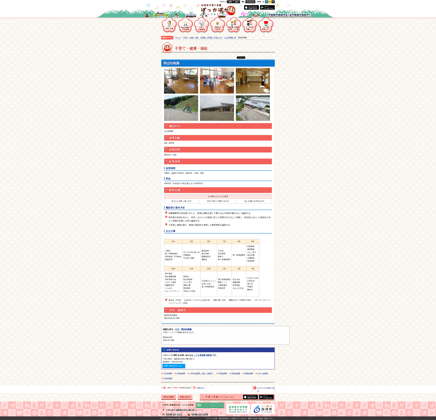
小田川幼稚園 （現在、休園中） (202, 373)
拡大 (237, 1)
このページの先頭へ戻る (265, 389)
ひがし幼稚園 (263, 373)
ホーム (177, 38)
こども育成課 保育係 (203, 355)
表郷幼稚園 (249, 373)
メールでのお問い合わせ (210, 405)
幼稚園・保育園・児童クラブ (211, 38)
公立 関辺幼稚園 (183, 329)
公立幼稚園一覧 (230, 38)
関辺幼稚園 (236, 373)
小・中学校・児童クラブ (250, 25)
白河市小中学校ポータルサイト (238, 409)
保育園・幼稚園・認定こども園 (234, 25)
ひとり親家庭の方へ (266, 25)
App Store (251, 7)
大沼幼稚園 (168, 373)
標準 (230, 1)
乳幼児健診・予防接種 (185, 25)
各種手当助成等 (218, 25)
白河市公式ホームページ (263, 409)
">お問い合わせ (185, 397)
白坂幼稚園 (181, 373)
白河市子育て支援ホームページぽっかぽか (218, 10)
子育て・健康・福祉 (191, 38)
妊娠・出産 (169, 25)
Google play (267, 7)
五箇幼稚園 (222, 373)
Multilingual (250, 1)
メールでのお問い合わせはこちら (173, 366)
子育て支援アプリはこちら (237, 397)
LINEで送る (266, 57)
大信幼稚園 (168, 378)
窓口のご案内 (168, 397)
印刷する (200, 388)
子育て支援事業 (201, 25)
